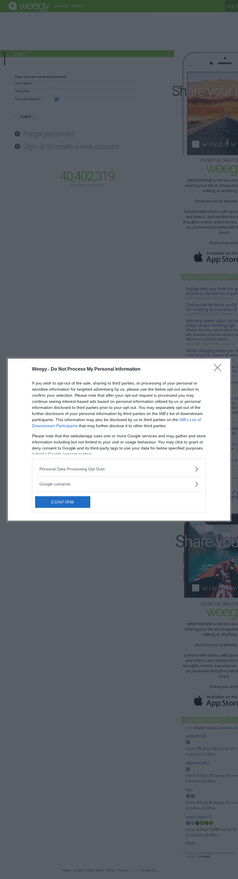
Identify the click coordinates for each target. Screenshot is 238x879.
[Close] (219, 369)
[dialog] (119, 439)
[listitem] (119, 469)
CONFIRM (62, 502)
